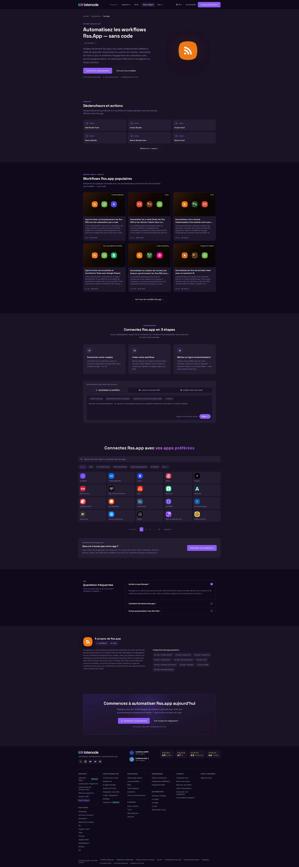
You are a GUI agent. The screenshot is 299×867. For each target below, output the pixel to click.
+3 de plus (169, 399)
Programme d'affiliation (161, 781)
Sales (80, 832)
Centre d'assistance (183, 788)
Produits (113, 4)
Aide (114, 643)
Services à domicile (85, 815)
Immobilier (82, 818)
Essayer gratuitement (209, 4)
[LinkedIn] (85, 762)
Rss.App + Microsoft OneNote (163, 670)
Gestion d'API (83, 796)
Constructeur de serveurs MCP (84, 788)
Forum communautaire (136, 795)
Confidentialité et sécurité (173, 860)
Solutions (125, 4)
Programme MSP (158, 785)
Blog (129, 785)
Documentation (133, 781)
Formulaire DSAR (105, 863)
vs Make (155, 803)
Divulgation (205, 860)
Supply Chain (83, 839)
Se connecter (191, 4)
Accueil (86, 16)
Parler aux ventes (183, 781)
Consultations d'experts (185, 798)
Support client (84, 829)
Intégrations (96, 16)
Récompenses (132, 813)
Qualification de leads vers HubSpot (117, 399)
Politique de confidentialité (124, 860)
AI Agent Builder (109, 785)
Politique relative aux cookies (145, 860)
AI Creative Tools (103, 467)
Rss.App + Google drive (202, 655)
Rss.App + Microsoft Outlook (183, 660)
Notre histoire (132, 806)
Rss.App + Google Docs (183, 655)
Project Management (138, 467)
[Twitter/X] (80, 762)
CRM (91, 467)
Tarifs (136, 4)
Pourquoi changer (159, 796)
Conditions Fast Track (137, 863)
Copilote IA (111, 802)
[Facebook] (100, 762)
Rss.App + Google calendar (163, 655)
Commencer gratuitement (97, 70)
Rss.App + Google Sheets (162, 660)
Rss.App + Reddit (202, 665)
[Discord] (95, 762)
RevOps (81, 846)
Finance (81, 836)
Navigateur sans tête (111, 792)
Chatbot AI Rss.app (96, 399)
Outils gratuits (133, 788)
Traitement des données (191, 860)
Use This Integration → (105, 125)
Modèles (106, 799)
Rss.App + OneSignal (186, 665)
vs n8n (154, 806)
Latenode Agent (88, 779)
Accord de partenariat (121, 863)
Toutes (82, 467)
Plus (159, 4)
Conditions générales (107, 860)
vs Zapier (155, 799)
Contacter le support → (92, 591)
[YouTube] (90, 762)
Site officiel (103, 643)
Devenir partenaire (159, 778)
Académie (131, 792)
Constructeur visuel (110, 778)
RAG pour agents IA (86, 793)
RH (79, 825)
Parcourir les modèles (126, 70)
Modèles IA (107, 781)
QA (79, 850)
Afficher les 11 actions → (149, 148)
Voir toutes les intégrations (166, 721)
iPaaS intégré (148, 4)
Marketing (82, 811)
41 (159, 529)
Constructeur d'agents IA (88, 784)
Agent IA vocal (206, 778)
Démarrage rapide (134, 778)
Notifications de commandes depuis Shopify (147, 399)
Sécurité (130, 817)
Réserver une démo (184, 785)
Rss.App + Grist (201, 660)
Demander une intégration (202, 548)
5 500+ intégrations (110, 795)
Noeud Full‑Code (109, 788)
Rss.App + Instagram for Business (165, 665)
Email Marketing (120, 467)
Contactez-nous (182, 778)
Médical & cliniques (86, 822)
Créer (204, 416)
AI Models (155, 467)
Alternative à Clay (159, 810)
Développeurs (83, 843)
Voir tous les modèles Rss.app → (149, 299)
